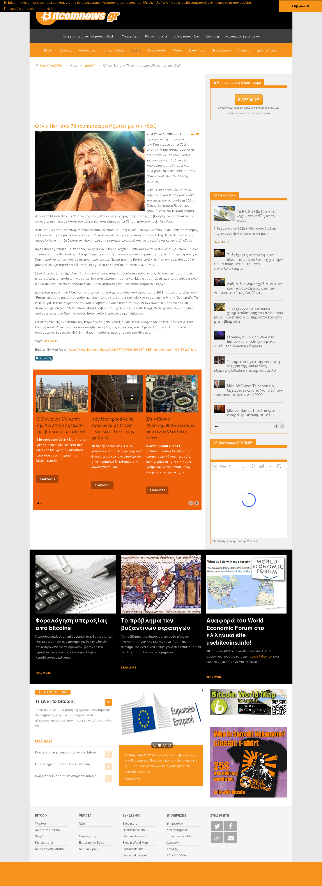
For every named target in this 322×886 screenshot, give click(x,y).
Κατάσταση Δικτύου (50, 849)
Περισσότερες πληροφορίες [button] (28, 8)
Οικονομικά (88, 50)
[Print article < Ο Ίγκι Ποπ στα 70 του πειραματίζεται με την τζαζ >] (192, 134)
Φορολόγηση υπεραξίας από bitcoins (71, 623)
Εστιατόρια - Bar (186, 36)
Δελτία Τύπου (267, 50)
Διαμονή (212, 36)
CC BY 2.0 (182, 349)
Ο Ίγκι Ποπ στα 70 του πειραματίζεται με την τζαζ (95, 125)
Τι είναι (41, 823)
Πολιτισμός (44, 358)
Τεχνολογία (157, 50)
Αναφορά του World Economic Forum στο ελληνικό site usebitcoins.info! (235, 631)
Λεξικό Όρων (88, 849)
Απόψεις (243, 50)
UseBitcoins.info (134, 830)
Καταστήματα (156, 36)
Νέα (82, 823)
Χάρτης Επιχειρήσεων (242, 36)
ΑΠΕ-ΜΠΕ (51, 341)
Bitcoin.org (130, 823)
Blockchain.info (133, 849)
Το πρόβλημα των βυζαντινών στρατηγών (155, 623)
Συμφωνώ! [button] (300, 6)
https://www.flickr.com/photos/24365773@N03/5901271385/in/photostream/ (121, 349)
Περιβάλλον (221, 50)
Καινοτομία (44, 842)
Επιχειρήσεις (113, 50)
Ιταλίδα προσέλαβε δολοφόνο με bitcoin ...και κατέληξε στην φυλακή (112, 428)
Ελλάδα (66, 50)
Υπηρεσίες (130, 36)
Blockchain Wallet (135, 855)
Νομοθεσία (87, 836)
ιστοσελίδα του (260, 656)
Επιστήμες (197, 50)
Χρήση (39, 836)
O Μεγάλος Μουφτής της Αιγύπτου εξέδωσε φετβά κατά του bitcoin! (60, 425)
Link (194, 349)
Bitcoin (48, 50)
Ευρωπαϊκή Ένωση (92, 842)
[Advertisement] (115, 98)
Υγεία (177, 50)
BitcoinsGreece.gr (135, 836)
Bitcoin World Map (135, 842)
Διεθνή (136, 50)
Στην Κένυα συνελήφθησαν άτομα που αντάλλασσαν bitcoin (170, 428)
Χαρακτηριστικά (47, 830)
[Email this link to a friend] (197, 134)
